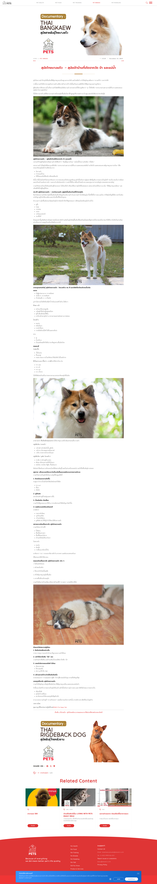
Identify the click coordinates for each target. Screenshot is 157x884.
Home (35, 58)
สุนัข (51, 773)
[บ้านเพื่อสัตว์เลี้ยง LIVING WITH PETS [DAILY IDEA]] (78, 797)
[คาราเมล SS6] (43, 797)
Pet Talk (73, 862)
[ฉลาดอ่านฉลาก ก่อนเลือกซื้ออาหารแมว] (114, 797)
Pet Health (40, 2)
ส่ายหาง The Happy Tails (60, 707)
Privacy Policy (102, 864)
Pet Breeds (96, 2)
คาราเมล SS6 (33, 813)
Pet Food (58, 2)
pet (67, 809)
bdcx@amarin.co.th (104, 861)
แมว (103, 809)
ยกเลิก (118, 879)
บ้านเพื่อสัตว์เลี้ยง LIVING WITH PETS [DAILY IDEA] (78, 814)
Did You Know (75, 865)
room (71, 809)
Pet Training (77, 2)
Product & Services (76, 869)
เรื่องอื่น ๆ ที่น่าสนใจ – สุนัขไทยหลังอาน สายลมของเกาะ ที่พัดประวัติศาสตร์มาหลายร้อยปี (78, 712)
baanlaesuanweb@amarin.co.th (113, 852)
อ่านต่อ (33, 826)
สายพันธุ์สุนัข (44, 773)
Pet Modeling (116, 2)
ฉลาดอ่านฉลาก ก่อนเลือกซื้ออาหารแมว (114, 813)
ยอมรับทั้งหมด (131, 879)
